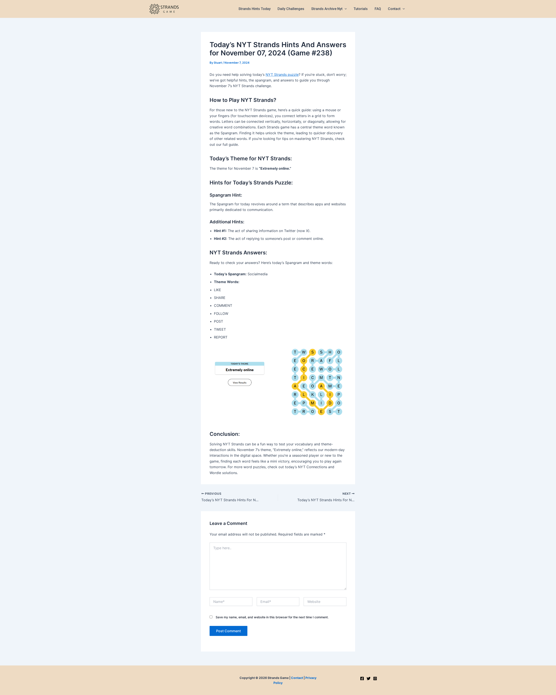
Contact (297, 678)
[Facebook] (362, 678)
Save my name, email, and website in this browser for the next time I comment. (272, 617)
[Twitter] (369, 678)
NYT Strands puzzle (282, 74)
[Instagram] (375, 678)
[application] (345, 9)
